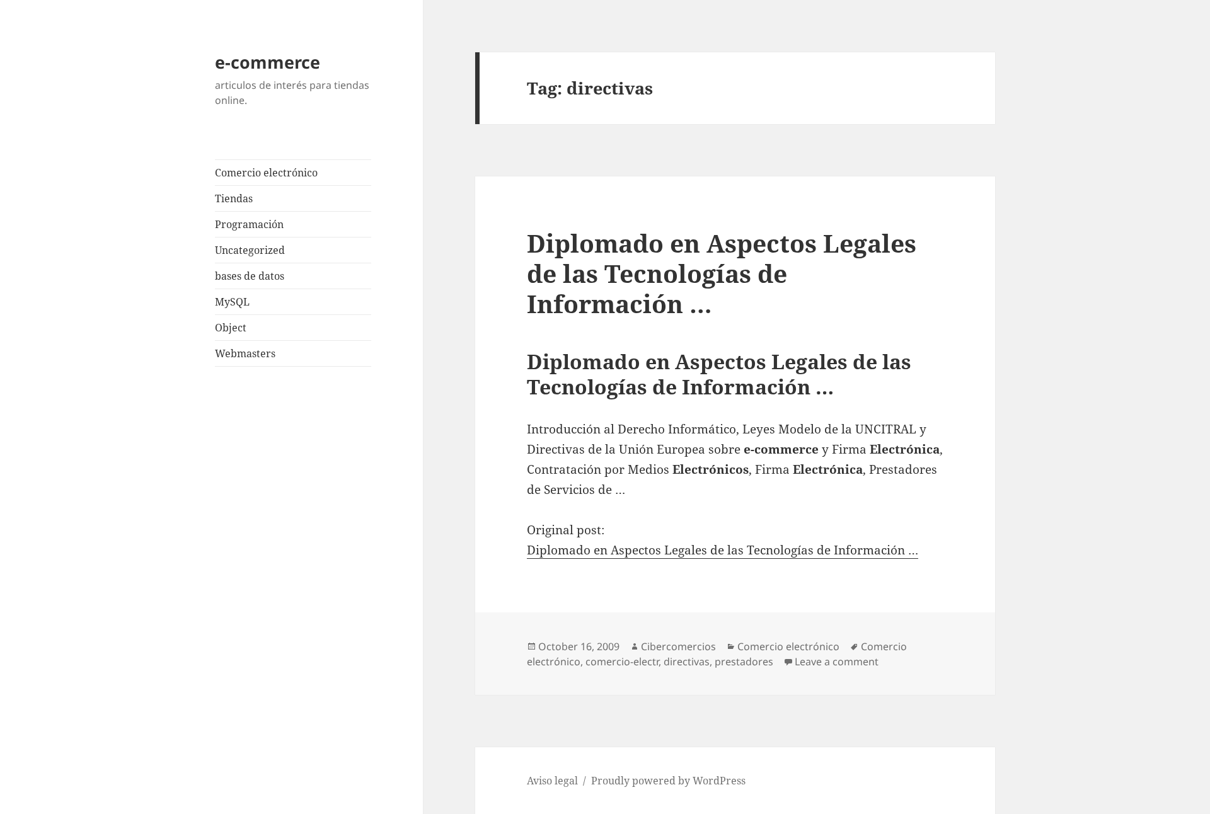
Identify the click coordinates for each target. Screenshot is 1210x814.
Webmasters (245, 353)
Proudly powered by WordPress (668, 781)
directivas (687, 661)
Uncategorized (250, 250)
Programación (249, 224)
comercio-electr (622, 661)
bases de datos (249, 276)
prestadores (744, 661)
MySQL (232, 302)
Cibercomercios (678, 646)
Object (230, 328)
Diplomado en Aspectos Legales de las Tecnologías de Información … (721, 273)
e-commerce (267, 62)
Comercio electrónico (266, 173)
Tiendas (234, 198)
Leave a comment (837, 661)
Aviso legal (552, 781)
